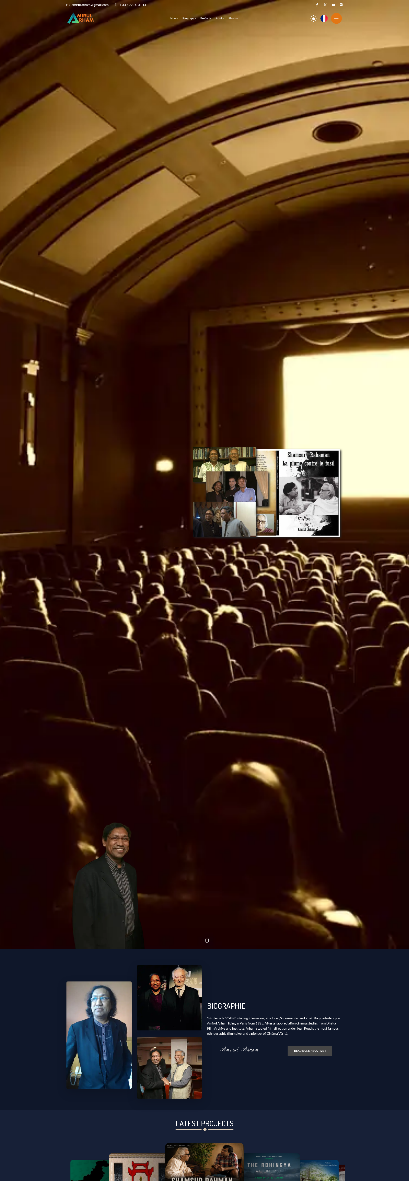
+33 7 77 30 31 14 (133, 5)
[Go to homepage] (80, 18)
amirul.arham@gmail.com (90, 5)
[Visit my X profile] (325, 5)
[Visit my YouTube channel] (333, 5)
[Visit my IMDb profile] (341, 5)
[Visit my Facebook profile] (317, 5)
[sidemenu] (334, 17)
